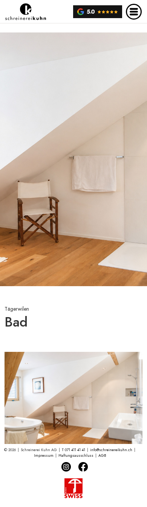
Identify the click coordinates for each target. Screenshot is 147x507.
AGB (102, 455)
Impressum (44, 455)
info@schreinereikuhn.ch (111, 450)
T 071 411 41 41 (73, 450)
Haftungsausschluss (75, 455)
